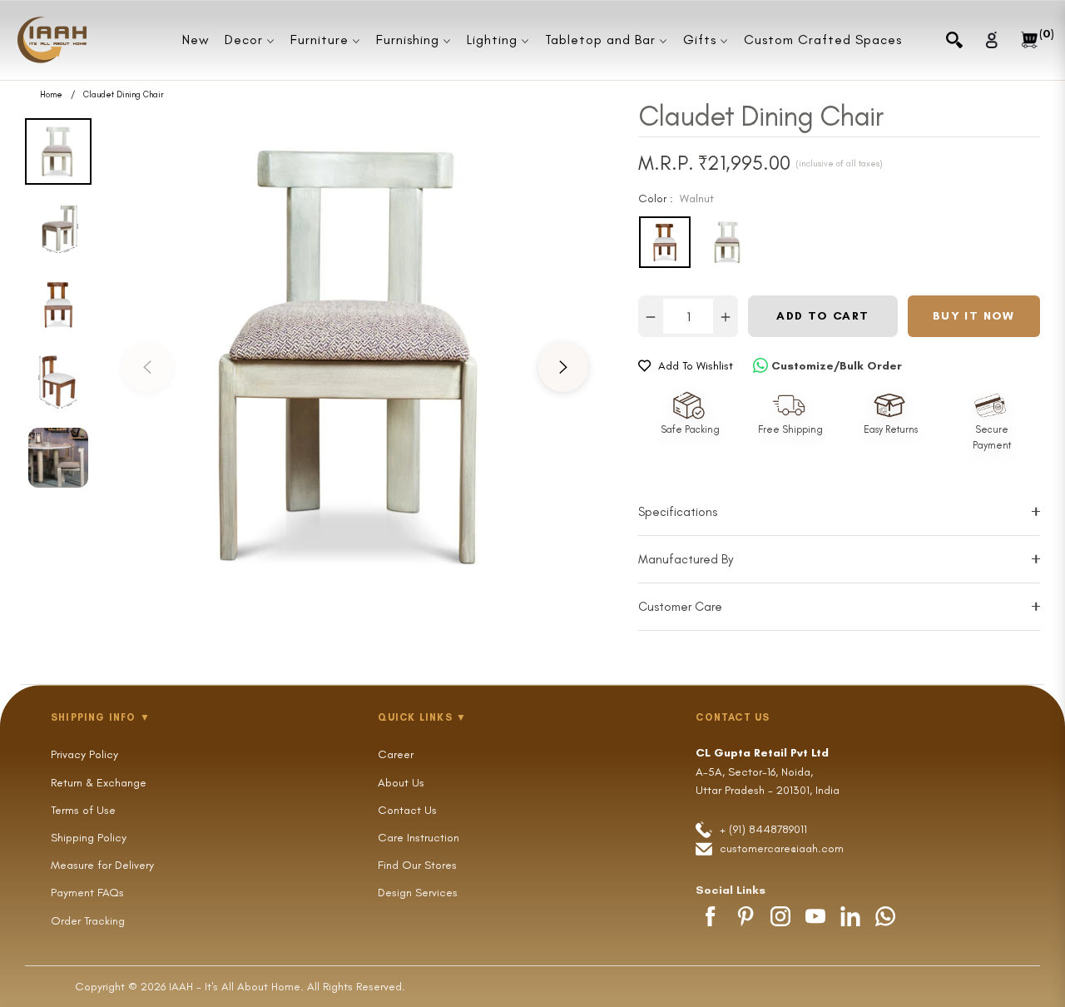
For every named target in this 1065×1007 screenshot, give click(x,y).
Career (396, 754)
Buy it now (974, 316)
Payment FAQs (87, 892)
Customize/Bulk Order (836, 366)
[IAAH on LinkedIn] (850, 916)
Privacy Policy (84, 754)
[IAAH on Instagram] (780, 916)
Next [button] (563, 367)
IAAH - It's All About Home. (236, 987)
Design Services (418, 892)
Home (51, 95)
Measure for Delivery (102, 865)
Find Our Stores (417, 865)
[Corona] (728, 242)
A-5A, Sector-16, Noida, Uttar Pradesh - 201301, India (768, 771)
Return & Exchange (98, 783)
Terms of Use (83, 810)
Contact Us (407, 810)
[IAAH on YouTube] (815, 916)
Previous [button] (147, 367)
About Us (401, 783)
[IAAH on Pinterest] (745, 916)
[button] (954, 40)
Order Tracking (88, 921)
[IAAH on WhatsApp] (885, 916)
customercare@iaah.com (782, 848)
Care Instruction (418, 838)
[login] (992, 39)
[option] (355, 354)
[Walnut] (665, 242)
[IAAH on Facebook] (711, 916)
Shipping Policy (88, 838)
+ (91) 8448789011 (761, 829)
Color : (676, 198)
